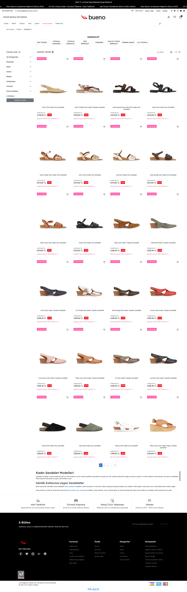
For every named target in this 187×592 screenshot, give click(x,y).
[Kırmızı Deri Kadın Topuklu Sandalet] (163, 284)
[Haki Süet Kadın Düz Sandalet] (90, 420)
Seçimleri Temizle (20, 100)
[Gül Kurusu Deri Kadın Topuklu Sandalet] (53, 352)
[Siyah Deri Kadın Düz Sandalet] (163, 81)
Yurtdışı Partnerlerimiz (76, 556)
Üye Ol (97, 546)
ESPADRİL (99, 42)
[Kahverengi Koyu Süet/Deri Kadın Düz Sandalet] (126, 81)
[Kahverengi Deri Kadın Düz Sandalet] (163, 149)
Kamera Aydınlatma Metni (154, 559)
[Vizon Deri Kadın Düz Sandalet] (53, 81)
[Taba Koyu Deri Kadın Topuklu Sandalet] (90, 352)
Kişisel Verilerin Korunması (154, 553)
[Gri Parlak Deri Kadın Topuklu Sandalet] (90, 284)
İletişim (165, 11)
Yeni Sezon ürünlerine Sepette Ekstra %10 (144, 6)
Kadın (122, 546)
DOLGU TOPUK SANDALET (114, 42)
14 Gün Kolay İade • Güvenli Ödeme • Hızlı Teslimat (56, 6)
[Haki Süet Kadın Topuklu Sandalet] (163, 217)
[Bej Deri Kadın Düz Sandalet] (126, 149)
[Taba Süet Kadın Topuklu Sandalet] (126, 217)
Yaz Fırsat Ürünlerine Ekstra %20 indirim (102, 6)
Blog (71, 553)
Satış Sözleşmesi (150, 546)
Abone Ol (164, 524)
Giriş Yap (98, 549)
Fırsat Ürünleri (47, 23)
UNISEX (22, 23)
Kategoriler (125, 542)
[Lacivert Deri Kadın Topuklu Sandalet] (163, 352)
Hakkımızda (73, 546)
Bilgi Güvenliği (150, 556)
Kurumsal (73, 542)
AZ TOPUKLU (143, 42)
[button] (180, 17)
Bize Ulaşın (73, 563)
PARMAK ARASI (128, 42)
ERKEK (14, 23)
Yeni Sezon (123, 556)
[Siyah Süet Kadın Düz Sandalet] (53, 420)
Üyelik (97, 542)
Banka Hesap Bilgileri (76, 559)
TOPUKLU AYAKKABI (56, 42)
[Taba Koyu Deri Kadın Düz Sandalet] (53, 217)
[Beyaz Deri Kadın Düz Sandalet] (126, 420)
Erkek (122, 549)
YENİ (29, 23)
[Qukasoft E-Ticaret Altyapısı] (93, 589)
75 (115, 465)
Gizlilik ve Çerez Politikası (153, 549)
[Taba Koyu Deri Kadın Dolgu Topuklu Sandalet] (163, 420)
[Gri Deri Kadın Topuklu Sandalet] (126, 352)
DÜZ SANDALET (85, 42)
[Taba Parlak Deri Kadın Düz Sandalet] (53, 149)
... (111, 465)
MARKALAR (59, 23)
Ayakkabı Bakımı (150, 566)
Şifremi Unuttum (100, 553)
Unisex (122, 553)
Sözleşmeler (150, 542)
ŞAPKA (37, 23)
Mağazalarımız (74, 549)
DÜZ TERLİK (42, 42)
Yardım (158, 11)
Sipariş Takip (149, 11)
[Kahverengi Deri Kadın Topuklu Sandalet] (126, 284)
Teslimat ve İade (151, 563)
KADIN (6, 23)
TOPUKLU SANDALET (70, 42)
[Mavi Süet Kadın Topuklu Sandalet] (53, 284)
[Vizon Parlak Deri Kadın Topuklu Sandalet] (90, 81)
